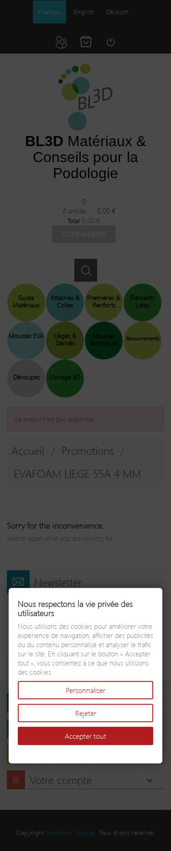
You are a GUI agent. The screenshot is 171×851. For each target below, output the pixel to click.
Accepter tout (85, 736)
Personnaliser (85, 690)
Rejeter (85, 713)
